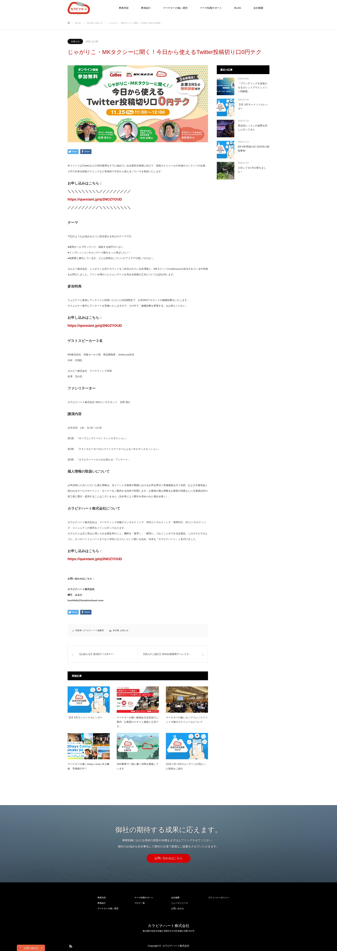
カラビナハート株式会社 (168, 925)
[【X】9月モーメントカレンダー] (89, 699)
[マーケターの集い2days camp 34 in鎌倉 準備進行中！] (89, 746)
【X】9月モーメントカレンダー (85, 717)
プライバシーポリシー (218, 897)
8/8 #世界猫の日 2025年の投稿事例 (253, 148)
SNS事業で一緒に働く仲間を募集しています (137, 766)
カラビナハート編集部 (93, 630)
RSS (70, 945)
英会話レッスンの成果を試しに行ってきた (252, 127)
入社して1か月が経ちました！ (252, 169)
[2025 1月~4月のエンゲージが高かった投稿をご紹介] (187, 746)
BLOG (237, 7)
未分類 (116, 630)
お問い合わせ (177, 908)
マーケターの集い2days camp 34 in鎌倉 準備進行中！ (88, 766)
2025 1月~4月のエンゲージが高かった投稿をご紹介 (186, 766)
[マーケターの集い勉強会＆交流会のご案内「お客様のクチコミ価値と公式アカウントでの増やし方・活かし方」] (138, 699)
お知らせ (75, 41)
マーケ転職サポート (211, 7)
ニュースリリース (179, 903)
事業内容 (124, 7)
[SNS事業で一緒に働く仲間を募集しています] (138, 746)
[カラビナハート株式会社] (90, 8)
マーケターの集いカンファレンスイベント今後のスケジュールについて (187, 719)
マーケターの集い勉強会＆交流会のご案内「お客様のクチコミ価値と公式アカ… (137, 722)
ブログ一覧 (139, 903)
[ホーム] (69, 17)
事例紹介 (146, 7)
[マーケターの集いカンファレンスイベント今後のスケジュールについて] (187, 699)
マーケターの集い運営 (175, 7)
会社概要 (258, 7)
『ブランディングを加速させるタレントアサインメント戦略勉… (252, 87)
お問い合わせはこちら (168, 858)
